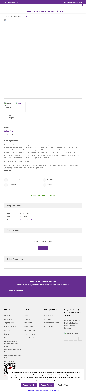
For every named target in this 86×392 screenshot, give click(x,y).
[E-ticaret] (42, 390)
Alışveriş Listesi (9, 323)
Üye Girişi (27, 319)
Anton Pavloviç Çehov (27, 220)
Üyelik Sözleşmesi (30, 334)
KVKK (6, 338)
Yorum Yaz (43, 248)
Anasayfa (7, 315)
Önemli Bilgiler (29, 326)
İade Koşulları (48, 326)
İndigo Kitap (8, 131)
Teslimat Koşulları (30, 338)
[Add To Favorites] (23, 180)
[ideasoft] (31, 390)
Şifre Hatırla (28, 323)
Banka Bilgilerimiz (30, 330)
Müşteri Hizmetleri (10, 326)
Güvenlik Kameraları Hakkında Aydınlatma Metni (11, 344)
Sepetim (7, 330)
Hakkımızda (8, 319)
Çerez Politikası (9, 361)
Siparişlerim (48, 319)
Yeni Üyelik (27, 315)
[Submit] (77, 291)
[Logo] (43, 303)
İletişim (6, 334)
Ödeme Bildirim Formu (51, 323)
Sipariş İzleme (49, 315)
